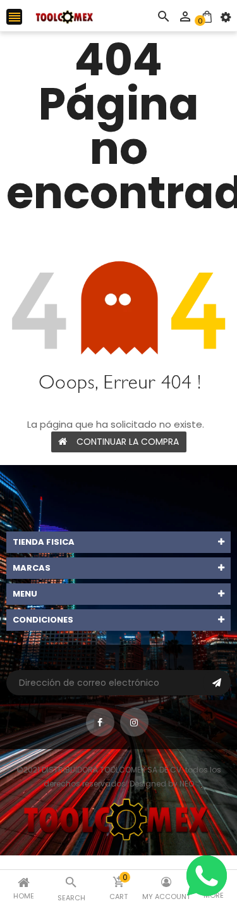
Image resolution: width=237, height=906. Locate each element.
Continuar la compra (127, 441)
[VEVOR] (118, 818)
